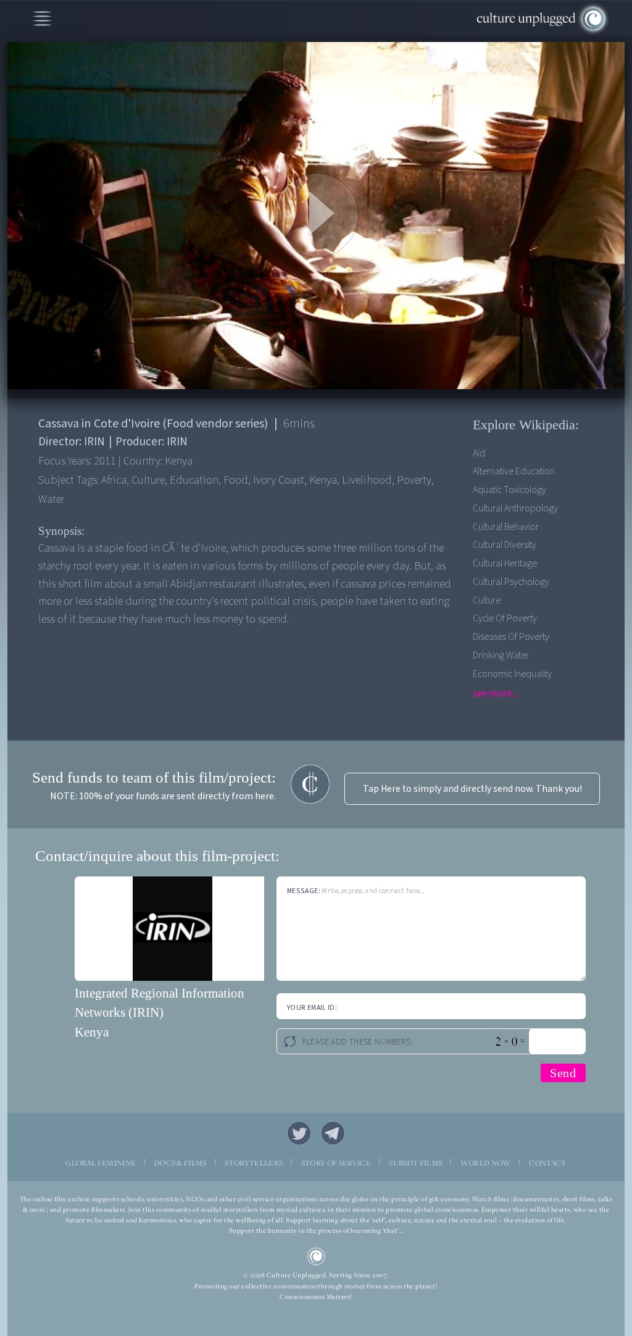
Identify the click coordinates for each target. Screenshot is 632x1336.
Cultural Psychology (511, 582)
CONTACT (547, 1162)
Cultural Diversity (504, 545)
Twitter (299, 1133)
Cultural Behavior (506, 527)
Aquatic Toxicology (509, 490)
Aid (479, 453)
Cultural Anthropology (515, 508)
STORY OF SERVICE (336, 1162)
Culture (487, 600)
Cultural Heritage (505, 563)
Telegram (333, 1133)
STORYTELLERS (254, 1162)
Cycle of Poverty (505, 618)
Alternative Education (514, 471)
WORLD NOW (485, 1162)
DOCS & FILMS (180, 1162)
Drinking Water (501, 655)
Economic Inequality (512, 674)
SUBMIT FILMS (415, 1162)
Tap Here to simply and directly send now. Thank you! (472, 789)
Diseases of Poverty (511, 637)
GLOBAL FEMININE (100, 1162)
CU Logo (316, 1256)
